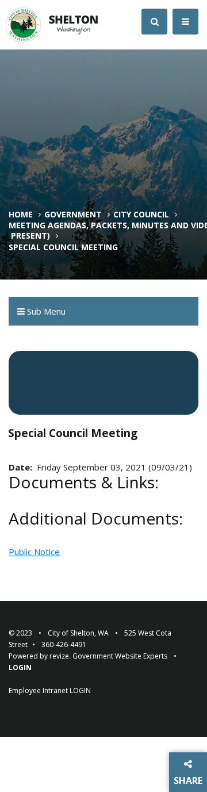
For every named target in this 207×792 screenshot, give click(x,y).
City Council (141, 214)
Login (20, 667)
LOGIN (80, 690)
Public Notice (34, 551)
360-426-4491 (63, 644)
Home (21, 214)
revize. (60, 656)
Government (73, 214)
